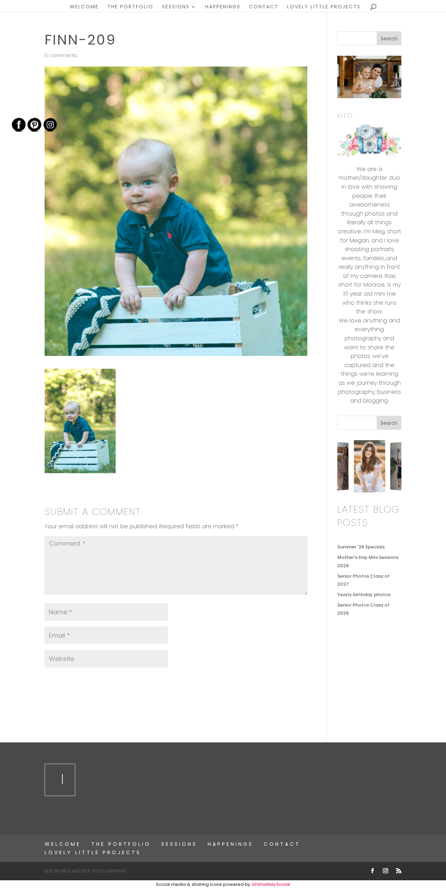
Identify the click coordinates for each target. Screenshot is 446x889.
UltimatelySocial (271, 884)
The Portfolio (130, 7)
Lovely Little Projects (324, 7)
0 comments (61, 55)
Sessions (176, 7)
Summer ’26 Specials (361, 547)
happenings (222, 7)
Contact (263, 7)
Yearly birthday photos (364, 594)
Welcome (84, 7)
